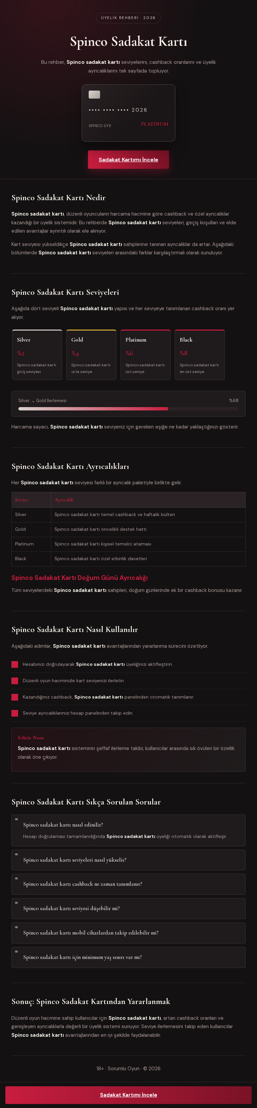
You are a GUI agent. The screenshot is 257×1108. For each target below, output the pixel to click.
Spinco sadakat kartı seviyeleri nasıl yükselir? (74, 859)
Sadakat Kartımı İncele (128, 159)
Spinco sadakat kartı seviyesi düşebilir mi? (71, 908)
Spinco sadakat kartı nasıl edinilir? (63, 824)
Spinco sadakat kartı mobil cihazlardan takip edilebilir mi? (91, 932)
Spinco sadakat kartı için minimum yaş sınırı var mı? (82, 957)
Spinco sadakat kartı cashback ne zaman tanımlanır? (82, 883)
